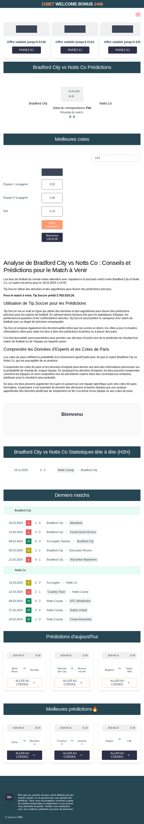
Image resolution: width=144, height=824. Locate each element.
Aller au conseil (22, 682)
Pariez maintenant (52, 225)
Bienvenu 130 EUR (52, 237)
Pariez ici (26, 49)
